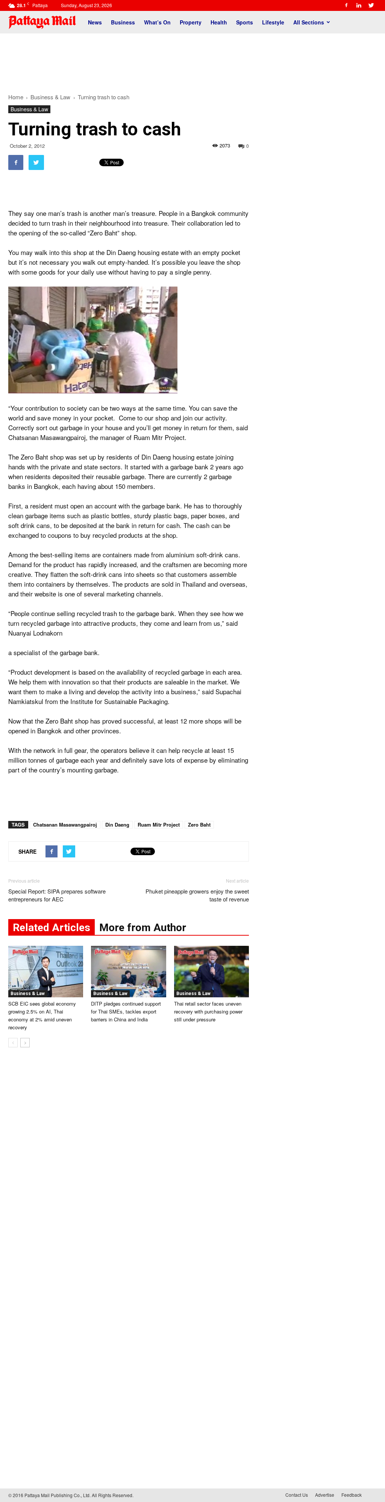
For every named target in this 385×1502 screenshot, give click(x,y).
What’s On (157, 22)
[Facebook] (346, 5)
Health (219, 22)
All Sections (308, 22)
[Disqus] (128, 1167)
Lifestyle (273, 22)
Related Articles (51, 927)
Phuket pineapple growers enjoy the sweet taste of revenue (197, 895)
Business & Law (29, 109)
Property (191, 22)
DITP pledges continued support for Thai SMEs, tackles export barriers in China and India (126, 1011)
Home (15, 97)
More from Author (142, 927)
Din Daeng (117, 824)
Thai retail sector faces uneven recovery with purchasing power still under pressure (208, 1011)
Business (123, 22)
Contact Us (296, 1494)
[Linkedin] (358, 5)
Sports (244, 22)
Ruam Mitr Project (159, 824)
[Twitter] (371, 5)
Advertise (324, 1494)
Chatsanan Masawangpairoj (65, 824)
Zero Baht (199, 824)
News (95, 22)
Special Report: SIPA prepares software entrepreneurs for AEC (57, 895)
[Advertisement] (192, 59)
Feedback (351, 1494)
